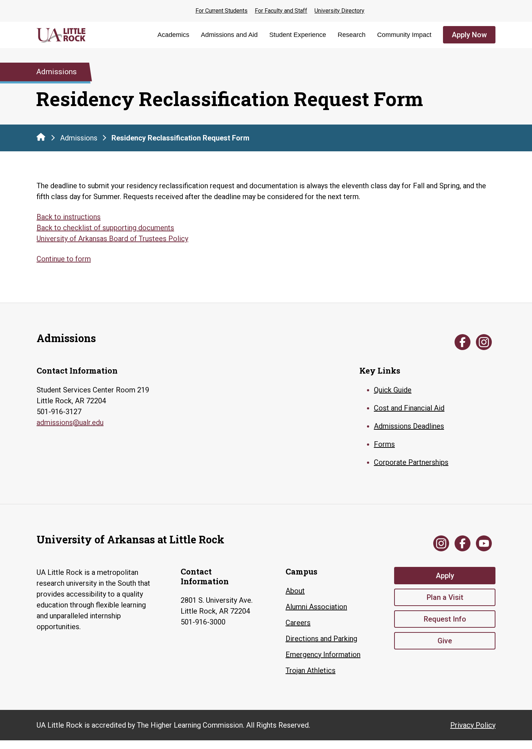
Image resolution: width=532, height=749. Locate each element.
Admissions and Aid (229, 34)
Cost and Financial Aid (409, 408)
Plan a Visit (445, 597)
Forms (384, 444)
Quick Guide (392, 390)
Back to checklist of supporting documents (105, 227)
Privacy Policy (472, 725)
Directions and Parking (321, 638)
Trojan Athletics (310, 670)
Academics (173, 34)
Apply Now (469, 34)
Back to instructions (69, 217)
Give (445, 640)
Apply (445, 575)
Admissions (78, 138)
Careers (298, 622)
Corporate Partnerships (411, 462)
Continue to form (64, 258)
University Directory (339, 10)
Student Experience (297, 34)
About (295, 590)
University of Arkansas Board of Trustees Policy (112, 238)
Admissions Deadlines (409, 426)
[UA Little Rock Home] (41, 136)
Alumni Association (316, 606)
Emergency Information (323, 654)
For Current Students (221, 10)
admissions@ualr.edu (70, 422)
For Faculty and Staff (281, 10)
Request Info (445, 619)
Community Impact (404, 34)
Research (352, 34)
